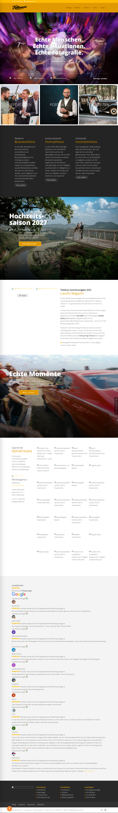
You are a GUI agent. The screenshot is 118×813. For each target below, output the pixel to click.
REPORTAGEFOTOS (59, 61)
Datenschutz (31, 804)
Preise (86, 8)
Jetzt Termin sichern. (30, 244)
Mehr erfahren (89, 771)
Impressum (22, 804)
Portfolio (77, 8)
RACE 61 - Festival (28, 392)
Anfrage (68, 8)
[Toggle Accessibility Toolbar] (9, 808)
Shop (102, 8)
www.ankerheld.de (18, 485)
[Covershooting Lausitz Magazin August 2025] (22, 288)
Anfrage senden (100, 79)
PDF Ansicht (22, 295)
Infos (95, 8)
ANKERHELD (40, 804)
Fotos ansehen (20, 185)
